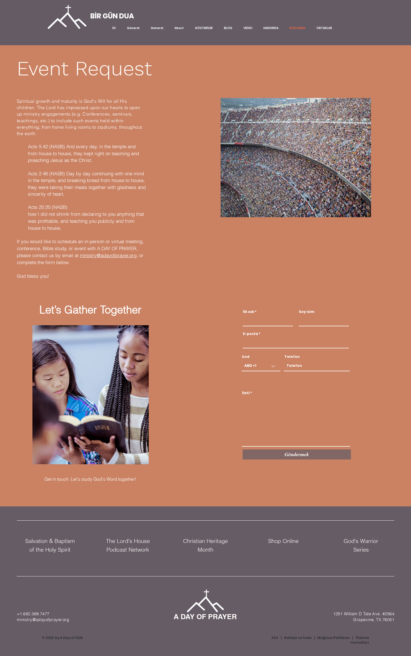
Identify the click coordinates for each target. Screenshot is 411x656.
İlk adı (248, 311)
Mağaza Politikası (333, 637)
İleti (246, 393)
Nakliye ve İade (297, 637)
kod (245, 356)
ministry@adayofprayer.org (43, 619)
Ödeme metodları (359, 640)
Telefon (292, 356)
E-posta (250, 334)
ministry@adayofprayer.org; (109, 255)
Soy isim (307, 311)
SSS (274, 637)
